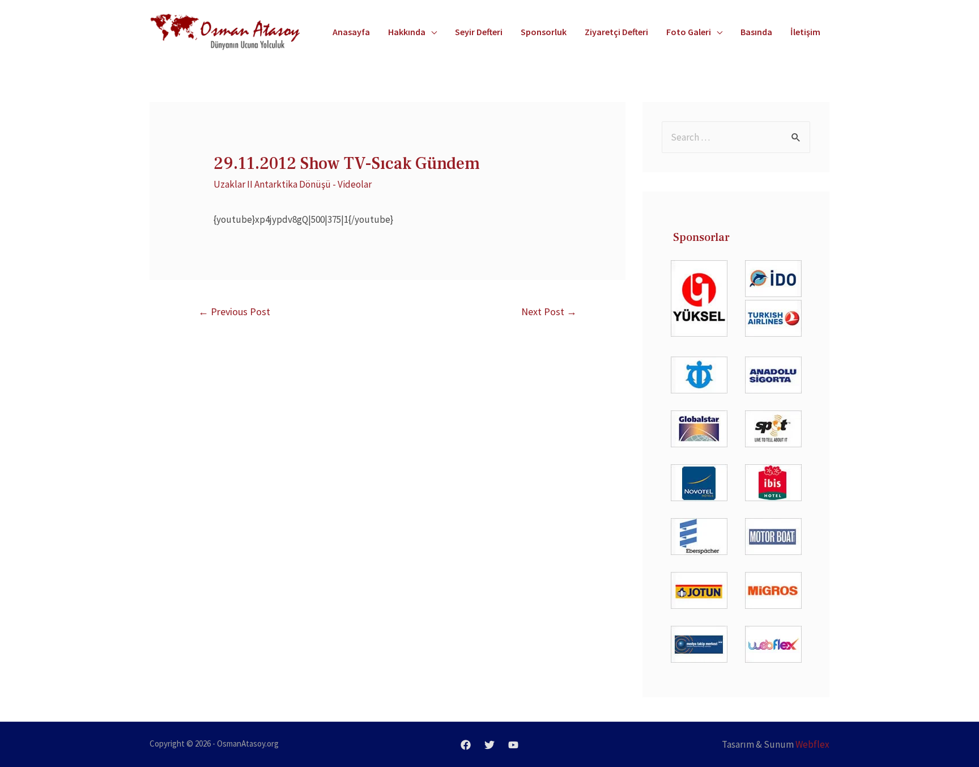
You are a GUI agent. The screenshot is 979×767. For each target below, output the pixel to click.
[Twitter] (489, 745)
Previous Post (234, 311)
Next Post (549, 311)
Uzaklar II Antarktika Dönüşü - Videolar (293, 184)
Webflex (812, 744)
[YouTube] (513, 745)
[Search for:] (736, 137)
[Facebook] (466, 745)
